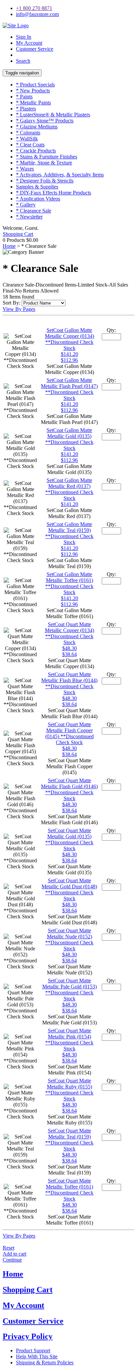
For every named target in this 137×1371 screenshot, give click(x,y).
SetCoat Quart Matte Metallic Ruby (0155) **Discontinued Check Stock (69, 1089)
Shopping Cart (18, 234)
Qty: (111, 330)
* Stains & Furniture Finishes (46, 156)
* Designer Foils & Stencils (44, 180)
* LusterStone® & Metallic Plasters (53, 114)
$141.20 (69, 504)
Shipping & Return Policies (44, 1362)
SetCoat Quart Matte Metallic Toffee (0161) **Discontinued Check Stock (69, 1190)
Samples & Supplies (37, 186)
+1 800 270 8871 (34, 8)
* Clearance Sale (33, 210)
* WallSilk (27, 138)
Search (23, 61)
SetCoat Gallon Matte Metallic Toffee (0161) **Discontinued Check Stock (69, 583)
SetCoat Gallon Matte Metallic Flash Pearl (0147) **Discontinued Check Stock (69, 389)
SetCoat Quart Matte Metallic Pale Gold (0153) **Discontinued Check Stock (69, 989)
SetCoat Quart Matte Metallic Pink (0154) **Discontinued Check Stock (69, 1039)
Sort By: (11, 303)
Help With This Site (37, 1356)
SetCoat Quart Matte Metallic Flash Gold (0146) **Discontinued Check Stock (69, 789)
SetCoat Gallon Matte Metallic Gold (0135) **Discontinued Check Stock (69, 439)
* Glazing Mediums (37, 126)
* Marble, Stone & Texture (44, 162)
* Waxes (25, 168)
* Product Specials (35, 84)
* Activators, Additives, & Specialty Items (60, 174)
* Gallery (26, 204)
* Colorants (28, 132)
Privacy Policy (28, 1336)
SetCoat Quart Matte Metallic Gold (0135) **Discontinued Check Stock (69, 839)
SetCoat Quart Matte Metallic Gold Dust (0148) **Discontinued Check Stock (69, 889)
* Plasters (26, 108)
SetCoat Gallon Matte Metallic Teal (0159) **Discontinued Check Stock (69, 533)
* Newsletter (29, 216)
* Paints (24, 96)
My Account (29, 43)
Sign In (23, 37)
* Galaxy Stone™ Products (44, 120)
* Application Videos (38, 198)
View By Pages (19, 309)
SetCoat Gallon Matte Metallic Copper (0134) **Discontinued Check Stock (69, 339)
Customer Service (34, 49)
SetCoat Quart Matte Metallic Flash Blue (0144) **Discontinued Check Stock (69, 683)
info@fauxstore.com (37, 14)
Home (9, 246)
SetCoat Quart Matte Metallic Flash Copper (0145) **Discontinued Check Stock (69, 733)
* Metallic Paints (33, 102)
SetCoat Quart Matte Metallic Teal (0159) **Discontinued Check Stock (69, 1140)
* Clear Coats (30, 144)
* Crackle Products (36, 150)
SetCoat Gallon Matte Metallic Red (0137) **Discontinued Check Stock (69, 489)
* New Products (33, 90)
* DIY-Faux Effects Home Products (53, 192)
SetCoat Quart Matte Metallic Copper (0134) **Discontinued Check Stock (69, 633)
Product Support (33, 1350)
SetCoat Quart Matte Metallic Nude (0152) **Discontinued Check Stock (69, 939)
